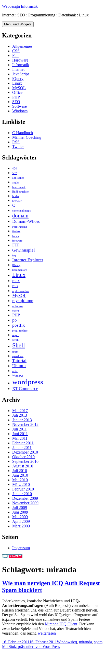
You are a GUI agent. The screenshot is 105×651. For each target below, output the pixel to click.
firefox (16, 231)
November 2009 (25, 503)
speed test (17, 356)
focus (15, 236)
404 (14, 168)
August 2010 (22, 466)
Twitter (18, 146)
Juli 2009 (19, 507)
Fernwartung (19, 226)
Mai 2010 (20, 480)
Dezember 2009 (25, 498)
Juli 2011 (19, 429)
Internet (18, 69)
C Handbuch (22, 133)
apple (15, 182)
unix (15, 371)
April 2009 (21, 521)
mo (15, 285)
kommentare (19, 269)
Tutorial (19, 360)
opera (15, 310)
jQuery (17, 78)
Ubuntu (19, 365)
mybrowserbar (20, 291)
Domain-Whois (26, 221)
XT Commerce (25, 388)
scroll (15, 339)
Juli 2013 (19, 415)
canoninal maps (21, 210)
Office (17, 92)
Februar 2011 (23, 443)
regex (15, 335)
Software (19, 106)
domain (20, 216)
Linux (17, 83)
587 (14, 173)
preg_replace (20, 330)
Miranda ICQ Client (61, 624)
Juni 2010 (20, 475)
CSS (16, 51)
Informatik (20, 65)
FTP (15, 245)
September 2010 (25, 461)
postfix (18, 325)
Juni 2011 (20, 434)
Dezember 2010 (25, 452)
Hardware (20, 60)
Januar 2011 (22, 447)
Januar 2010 (22, 494)
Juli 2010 (19, 470)
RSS (16, 142)
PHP (16, 97)
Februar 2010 (23, 489)
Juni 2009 (20, 512)
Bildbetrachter (20, 191)
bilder (15, 196)
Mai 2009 (20, 517)
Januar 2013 (22, 420)
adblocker (18, 177)
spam (15, 351)
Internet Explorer (27, 259)
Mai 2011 (20, 438)
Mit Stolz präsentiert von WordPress (31, 646)
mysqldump (22, 300)
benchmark (18, 187)
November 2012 (25, 424)
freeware (17, 240)
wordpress (27, 382)
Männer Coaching (26, 137)
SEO (16, 101)
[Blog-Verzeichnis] (12, 557)
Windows (20, 111)
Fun (15, 55)
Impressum (21, 548)
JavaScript (20, 74)
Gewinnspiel (23, 250)
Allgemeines (22, 46)
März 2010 (21, 484)
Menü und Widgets (18, 24)
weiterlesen (47, 633)
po (14, 320)
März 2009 (21, 526)
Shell (18, 345)
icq (14, 255)
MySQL (19, 88)
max (16, 280)
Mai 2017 (20, 410)
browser (17, 200)
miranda (85, 642)
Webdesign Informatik (20, 6)
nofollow (17, 306)
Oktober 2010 (23, 457)
